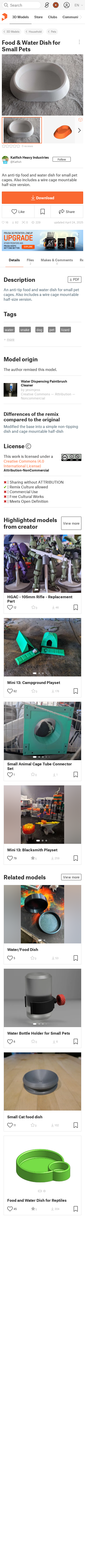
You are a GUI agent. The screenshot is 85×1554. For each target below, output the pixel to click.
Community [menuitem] (72, 17)
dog (39, 330)
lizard (65, 330)
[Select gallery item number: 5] (50, 673)
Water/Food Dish (22, 949)
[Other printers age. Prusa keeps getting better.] (42, 240)
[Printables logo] (4, 17)
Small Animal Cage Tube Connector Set (39, 766)
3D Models (13, 31)
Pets (53, 31)
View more (71, 523)
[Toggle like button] (10, 607)
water (9, 330)
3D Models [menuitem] (20, 17)
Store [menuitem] (38, 17)
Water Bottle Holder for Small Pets (38, 1033)
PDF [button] (76, 279)
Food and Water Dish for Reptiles (37, 1200)
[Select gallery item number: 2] (41, 590)
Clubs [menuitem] (52, 17)
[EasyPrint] (47, 5)
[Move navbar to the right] (80, 17)
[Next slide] (79, 130)
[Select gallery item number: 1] (36, 590)
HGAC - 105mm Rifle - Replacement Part (39, 599)
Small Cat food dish (24, 1117)
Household (35, 31)
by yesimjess (30, 390)
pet (51, 330)
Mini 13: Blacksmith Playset (32, 850)
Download (45, 197)
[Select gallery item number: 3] (45, 590)
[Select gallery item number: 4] (48, 590)
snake (24, 330)
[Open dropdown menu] (79, 42)
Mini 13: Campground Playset (33, 682)
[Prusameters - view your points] (56, 5)
